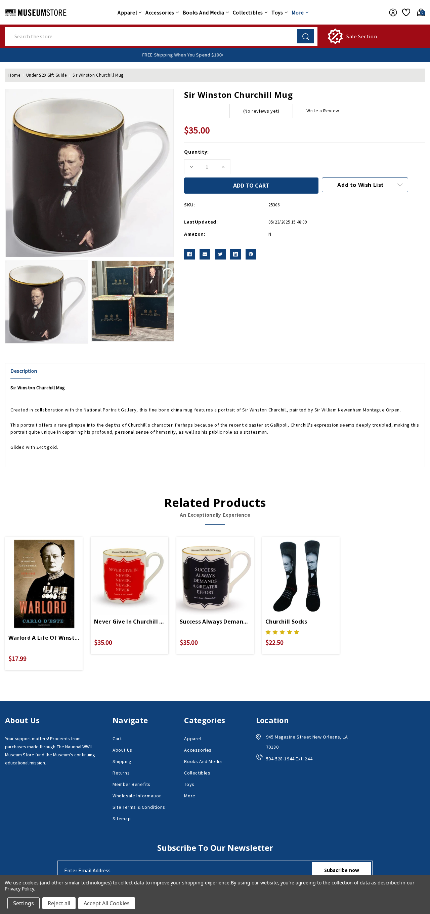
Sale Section (361, 36)
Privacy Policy (19, 888)
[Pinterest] (251, 254)
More (298, 12)
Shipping (122, 761)
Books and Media (203, 12)
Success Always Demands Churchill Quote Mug (215, 621)
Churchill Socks (286, 621)
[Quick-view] (36, 576)
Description (23, 371)
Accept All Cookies (107, 903)
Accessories (159, 12)
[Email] (205, 254)
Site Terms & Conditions (139, 807)
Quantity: (196, 152)
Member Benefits (131, 784)
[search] (305, 36)
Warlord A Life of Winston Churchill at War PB (43, 637)
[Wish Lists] (405, 12)
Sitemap (122, 819)
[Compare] (51, 576)
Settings (23, 903)
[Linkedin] (235, 254)
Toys (277, 12)
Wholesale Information (137, 796)
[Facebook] (189, 254)
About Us (122, 750)
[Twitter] (220, 254)
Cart (117, 739)
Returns (121, 773)
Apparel (127, 12)
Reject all (59, 903)
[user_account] (391, 12)
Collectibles (248, 12)
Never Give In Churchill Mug (129, 621)
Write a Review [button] (322, 111)
